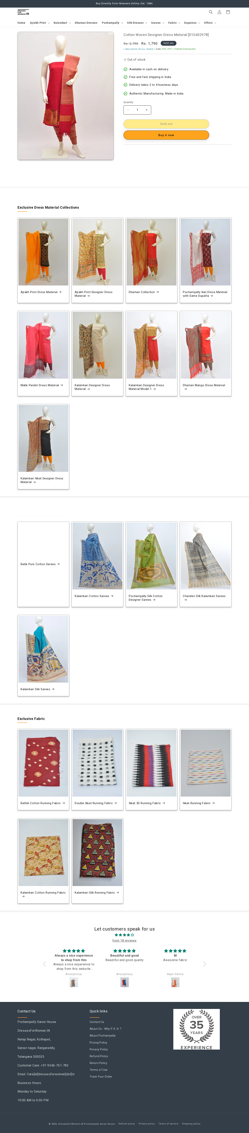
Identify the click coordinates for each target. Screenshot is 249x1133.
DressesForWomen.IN (70, 1124)
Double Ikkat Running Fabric (94, 803)
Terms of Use (99, 1070)
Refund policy (127, 1123)
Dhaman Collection (142, 292)
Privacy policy (147, 1123)
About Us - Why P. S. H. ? (106, 1029)
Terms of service (168, 1123)
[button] (39, 23)
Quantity (128, 102)
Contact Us (97, 1022)
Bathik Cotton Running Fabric (41, 803)
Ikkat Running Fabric (197, 803)
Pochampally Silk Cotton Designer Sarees (146, 598)
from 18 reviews (124, 940)
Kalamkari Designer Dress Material (92, 387)
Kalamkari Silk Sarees (35, 689)
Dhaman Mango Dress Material (204, 385)
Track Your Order (101, 1076)
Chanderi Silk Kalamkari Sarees (204, 596)
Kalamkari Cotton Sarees (92, 596)
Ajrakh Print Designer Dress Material (93, 294)
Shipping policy (191, 1123)
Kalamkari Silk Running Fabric (95, 892)
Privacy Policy (99, 1049)
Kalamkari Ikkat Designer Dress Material (42, 480)
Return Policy (98, 1063)
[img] (124, 935)
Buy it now (166, 135)
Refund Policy (99, 1056)
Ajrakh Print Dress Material (39, 292)
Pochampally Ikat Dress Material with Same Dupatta (205, 294)
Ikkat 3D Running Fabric (145, 803)
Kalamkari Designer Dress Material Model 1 (146, 387)
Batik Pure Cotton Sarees (38, 564)
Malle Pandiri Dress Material (40, 385)
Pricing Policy (98, 1042)
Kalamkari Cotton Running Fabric (43, 892)
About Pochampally (103, 1035)
